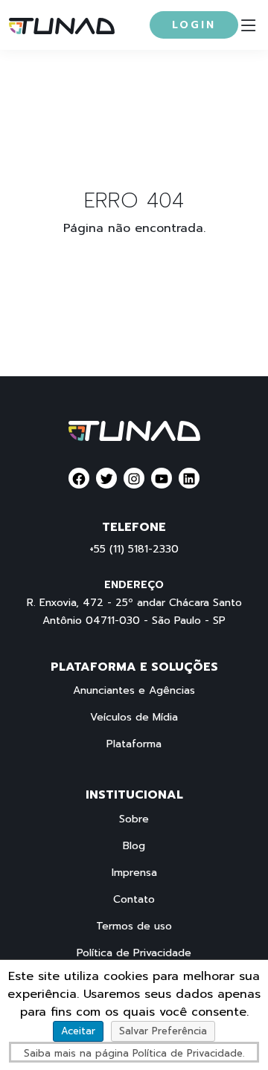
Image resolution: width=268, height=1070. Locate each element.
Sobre (134, 819)
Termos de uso (134, 926)
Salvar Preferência (163, 1031)
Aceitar (78, 1031)
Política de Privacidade (134, 953)
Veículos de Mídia (134, 717)
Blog (134, 846)
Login (194, 25)
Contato (134, 899)
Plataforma (134, 744)
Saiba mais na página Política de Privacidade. (134, 1053)
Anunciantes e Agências (134, 690)
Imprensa (134, 873)
